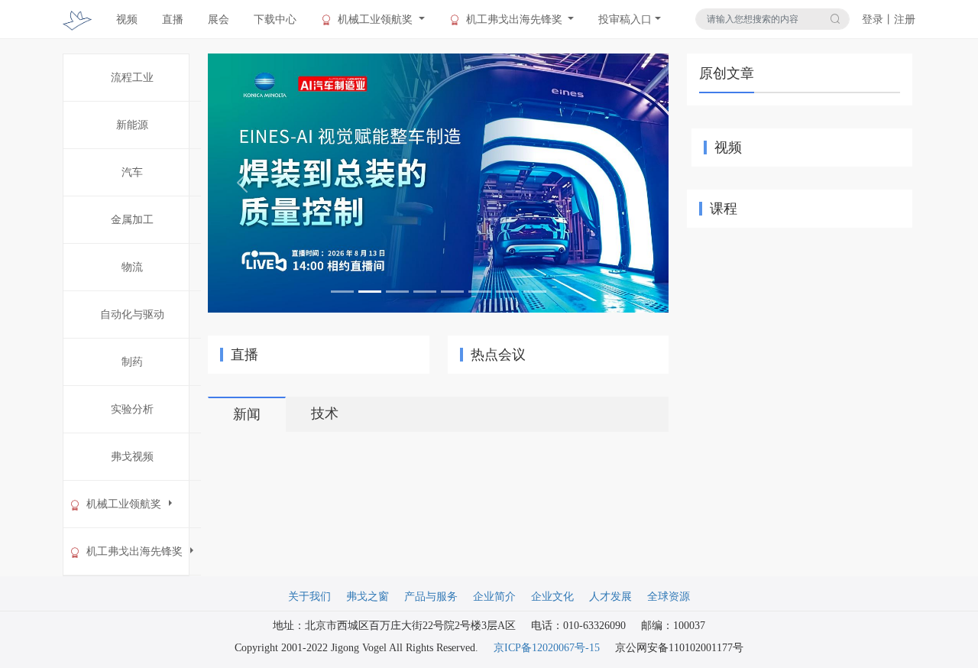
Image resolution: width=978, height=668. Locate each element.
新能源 (132, 125)
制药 (132, 362)
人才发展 (610, 596)
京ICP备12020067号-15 (547, 647)
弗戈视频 (132, 456)
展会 (218, 19)
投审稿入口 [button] (625, 19)
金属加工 (132, 219)
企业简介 (494, 596)
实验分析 (132, 409)
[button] (242, 183)
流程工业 (132, 77)
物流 (132, 267)
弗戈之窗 (367, 596)
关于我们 (309, 596)
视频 (127, 19)
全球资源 (668, 596)
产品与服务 (431, 596)
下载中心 (275, 19)
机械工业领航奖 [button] (375, 19)
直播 (172, 19)
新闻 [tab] (247, 414)
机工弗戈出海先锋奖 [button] (514, 19)
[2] (438, 182)
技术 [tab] (324, 413)
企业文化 (552, 596)
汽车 (132, 172)
